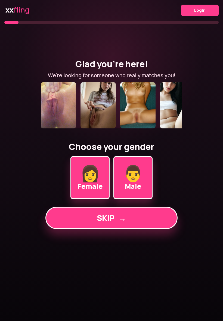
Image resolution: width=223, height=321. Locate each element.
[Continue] (111, 105)
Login (200, 10)
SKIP (111, 217)
